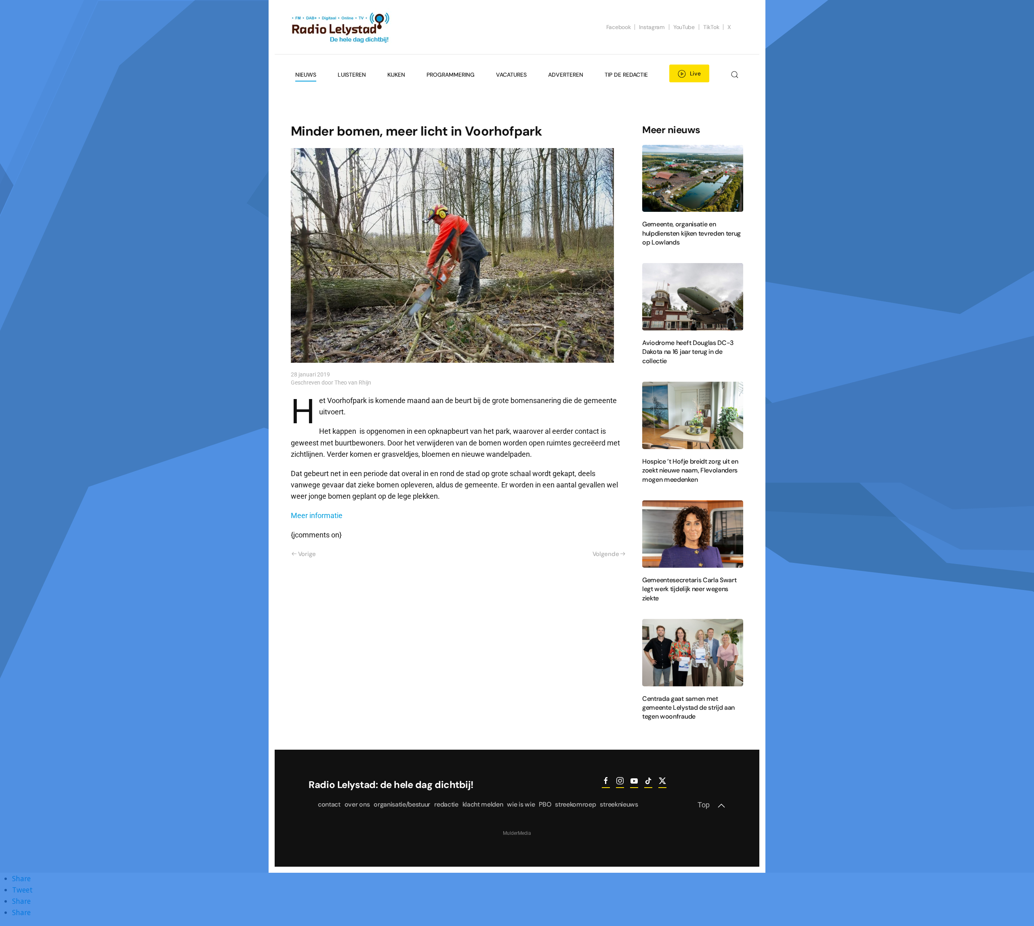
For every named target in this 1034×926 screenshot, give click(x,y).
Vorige (307, 554)
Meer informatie (317, 516)
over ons (357, 804)
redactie (446, 804)
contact (329, 804)
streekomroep (575, 804)
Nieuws (305, 74)
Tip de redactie (626, 74)
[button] (734, 75)
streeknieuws (619, 804)
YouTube (684, 27)
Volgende (606, 554)
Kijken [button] (396, 74)
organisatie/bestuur (402, 804)
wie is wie (521, 804)
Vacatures (511, 74)
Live (695, 73)
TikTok (711, 27)
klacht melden (482, 804)
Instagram (651, 27)
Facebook (618, 27)
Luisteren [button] (352, 74)
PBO (545, 804)
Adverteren (565, 74)
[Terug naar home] (341, 27)
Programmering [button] (451, 74)
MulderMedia (517, 833)
